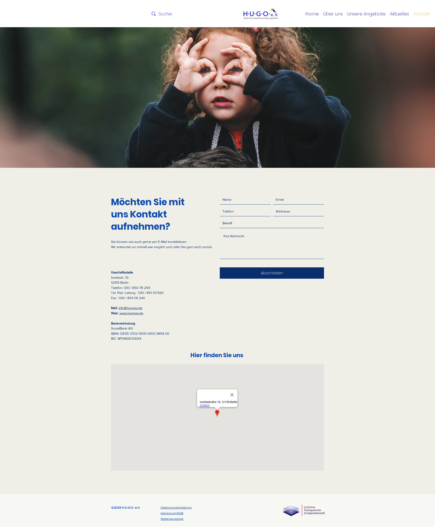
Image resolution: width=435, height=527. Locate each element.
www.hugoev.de (131, 313)
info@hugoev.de (130, 308)
